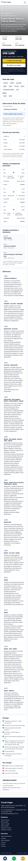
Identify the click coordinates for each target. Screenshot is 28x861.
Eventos (3, 844)
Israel (5, 96)
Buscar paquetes (5, 840)
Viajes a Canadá (5, 824)
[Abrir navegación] (25, 2)
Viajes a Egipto (5, 826)
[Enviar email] (5, 858)
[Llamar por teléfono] (23, 858)
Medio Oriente (8, 13)
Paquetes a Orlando (6, 829)
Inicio (2, 13)
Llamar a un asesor (15, 65)
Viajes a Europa (5, 820)
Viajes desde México (6, 836)
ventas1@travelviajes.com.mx (9, 813)
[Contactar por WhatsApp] (14, 858)
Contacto (3, 846)
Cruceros (3, 842)
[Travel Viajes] (10, 2)
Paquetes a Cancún (6, 828)
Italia (10, 96)
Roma (10, 86)
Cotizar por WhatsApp (15, 61)
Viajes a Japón (4, 822)
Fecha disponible (8, 106)
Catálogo (3, 838)
